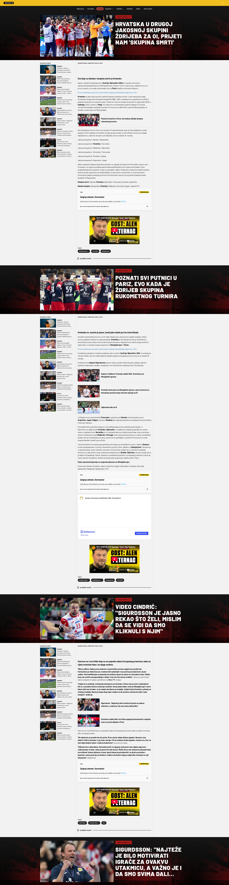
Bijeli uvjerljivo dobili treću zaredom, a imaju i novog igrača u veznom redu (64, 154)
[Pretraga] (222, 3)
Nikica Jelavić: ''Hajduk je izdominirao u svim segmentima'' (64, 122)
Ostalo (59, 139)
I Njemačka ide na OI (109, 407)
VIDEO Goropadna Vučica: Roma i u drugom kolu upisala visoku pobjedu (65, 133)
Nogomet (59, 66)
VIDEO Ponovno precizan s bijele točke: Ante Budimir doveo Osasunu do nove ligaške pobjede (64, 102)
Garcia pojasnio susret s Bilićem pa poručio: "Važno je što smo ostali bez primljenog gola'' (64, 112)
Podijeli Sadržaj (122, 17)
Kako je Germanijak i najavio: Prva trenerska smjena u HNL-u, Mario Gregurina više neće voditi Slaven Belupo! (64, 91)
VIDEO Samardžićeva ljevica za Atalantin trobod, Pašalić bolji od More (64, 81)
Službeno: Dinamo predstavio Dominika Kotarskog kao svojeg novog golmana (64, 70)
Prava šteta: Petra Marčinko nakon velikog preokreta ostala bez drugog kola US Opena (64, 144)
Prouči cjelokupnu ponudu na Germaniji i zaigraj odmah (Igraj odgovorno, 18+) (107, 92)
